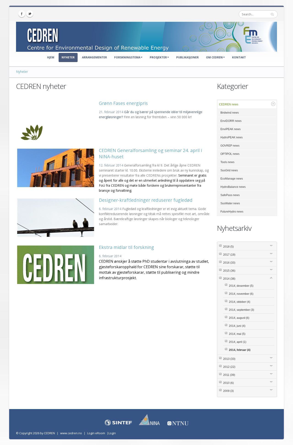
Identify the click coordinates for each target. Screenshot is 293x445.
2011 (229, 375)
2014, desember (241, 285)
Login (112, 433)
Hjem (50, 57)
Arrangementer (94, 57)
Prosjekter (158, 57)
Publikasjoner (187, 57)
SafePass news (230, 195)
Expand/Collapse (273, 104)
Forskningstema (127, 57)
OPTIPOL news (229, 154)
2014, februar (239, 350)
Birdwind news (229, 112)
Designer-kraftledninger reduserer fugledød (146, 200)
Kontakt (239, 57)
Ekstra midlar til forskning (126, 247)
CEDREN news (228, 104)
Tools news (227, 162)
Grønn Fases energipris (123, 103)
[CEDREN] (146, 35)
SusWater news (230, 203)
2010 (228, 383)
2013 (229, 358)
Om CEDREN (214, 57)
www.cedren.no (71, 433)
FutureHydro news (231, 211)
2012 (229, 367)
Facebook (21, 13)
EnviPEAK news (230, 129)
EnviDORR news (230, 121)
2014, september (241, 309)
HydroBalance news (233, 186)
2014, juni (237, 326)
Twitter (29, 13)
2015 (229, 270)
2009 (228, 391)
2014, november (241, 293)
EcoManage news (231, 178)
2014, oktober (239, 301)
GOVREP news (229, 145)
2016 (229, 262)
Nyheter (68, 57)
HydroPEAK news (231, 137)
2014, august (239, 317)
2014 (229, 278)
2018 (228, 246)
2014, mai (237, 334)
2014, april (237, 342)
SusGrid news (229, 170)
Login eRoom (96, 433)
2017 (229, 254)
